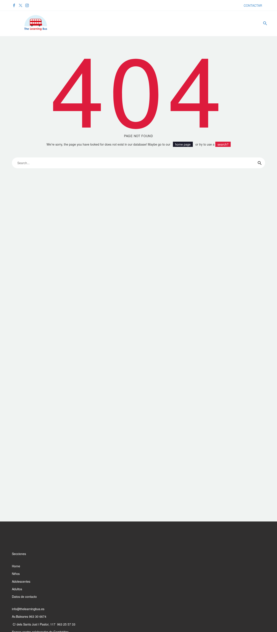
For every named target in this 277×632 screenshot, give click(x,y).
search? (223, 144)
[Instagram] (27, 5)
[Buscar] (264, 23)
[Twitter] (20, 5)
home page (183, 144)
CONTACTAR (253, 5)
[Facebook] (14, 5)
